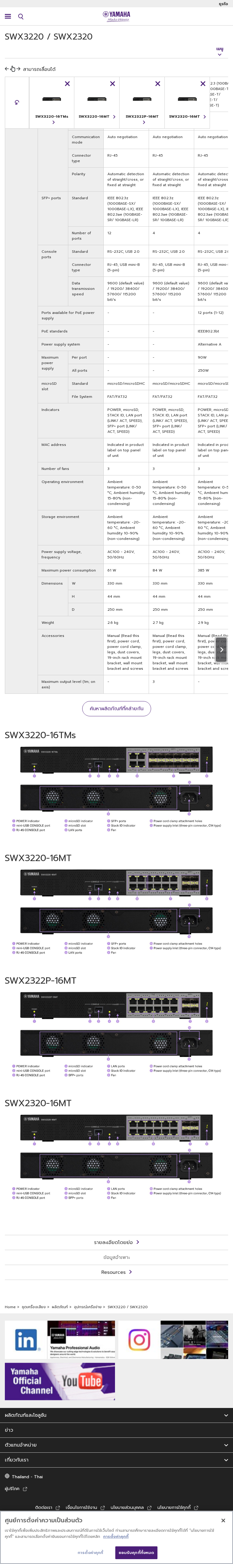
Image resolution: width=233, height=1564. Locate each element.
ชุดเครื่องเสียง (34, 1307)
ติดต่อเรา (43, 1507)
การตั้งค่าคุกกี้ (116, 1536)
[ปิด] (223, 1520)
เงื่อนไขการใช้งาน (81, 1507)
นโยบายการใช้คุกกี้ (174, 1507)
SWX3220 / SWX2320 (128, 1307)
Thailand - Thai (27, 1477)
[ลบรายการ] (67, 84)
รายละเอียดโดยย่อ (113, 1242)
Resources (113, 1272)
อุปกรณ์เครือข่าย (88, 1307)
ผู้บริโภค (12, 1489)
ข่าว (9, 1430)
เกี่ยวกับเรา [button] (17, 1460)
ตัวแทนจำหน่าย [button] (21, 1445)
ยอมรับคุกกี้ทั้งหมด (136, 1552)
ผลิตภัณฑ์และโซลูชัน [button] (25, 1415)
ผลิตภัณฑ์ (60, 1307)
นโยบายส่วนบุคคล (127, 1507)
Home (10, 1307)
